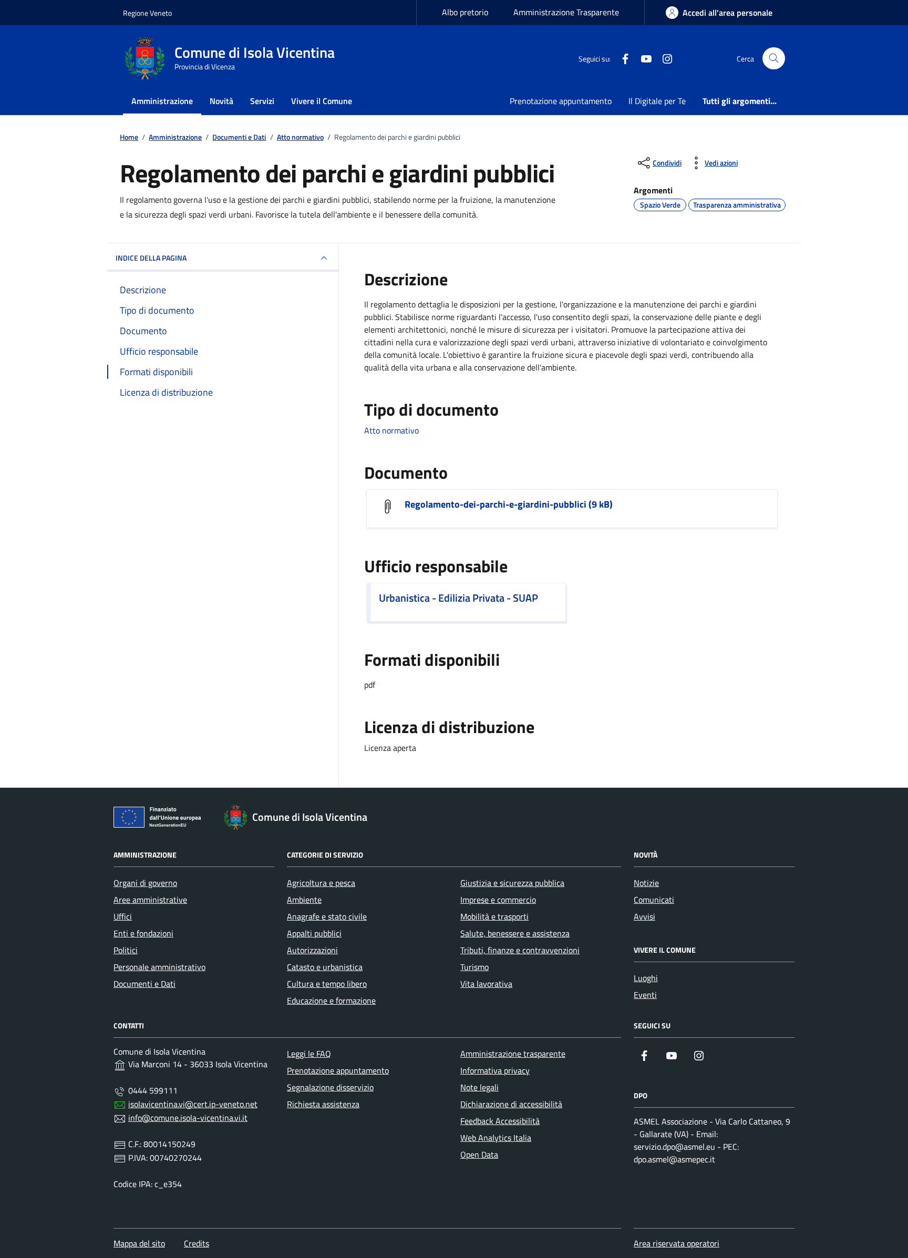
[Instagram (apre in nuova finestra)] (663, 58)
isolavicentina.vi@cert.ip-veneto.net (192, 1104)
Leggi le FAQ (309, 1053)
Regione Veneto (147, 12)
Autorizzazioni (312, 950)
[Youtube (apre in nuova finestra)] (642, 58)
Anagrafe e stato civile (327, 916)
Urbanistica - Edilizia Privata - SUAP (458, 598)
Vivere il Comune (321, 101)
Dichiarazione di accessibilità (511, 1104)
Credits (196, 1243)
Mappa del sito (139, 1243)
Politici (125, 950)
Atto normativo (391, 430)
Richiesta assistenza (323, 1104)
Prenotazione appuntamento (561, 101)
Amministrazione (162, 101)
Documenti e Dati (144, 983)
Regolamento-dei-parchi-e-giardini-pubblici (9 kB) (509, 504)
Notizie (646, 883)
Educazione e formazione (331, 1000)
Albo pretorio (465, 12)
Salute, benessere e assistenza (515, 933)
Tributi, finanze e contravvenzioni (520, 950)
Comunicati (654, 899)
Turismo (474, 967)
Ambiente (304, 899)
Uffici (122, 916)
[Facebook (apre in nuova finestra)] (621, 58)
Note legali (479, 1087)
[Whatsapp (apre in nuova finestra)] (684, 58)
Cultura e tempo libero (327, 983)
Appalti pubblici (314, 933)
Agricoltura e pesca (321, 883)
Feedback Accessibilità (500, 1121)
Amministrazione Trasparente (566, 12)
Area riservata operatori (676, 1243)
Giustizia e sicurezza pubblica (512, 883)
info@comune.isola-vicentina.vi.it (187, 1117)
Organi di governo (145, 883)
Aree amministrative (150, 899)
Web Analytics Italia (495, 1137)
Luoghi (646, 978)
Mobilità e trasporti (494, 916)
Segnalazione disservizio (330, 1087)
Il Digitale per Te (657, 101)
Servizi (262, 101)
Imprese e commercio (498, 899)
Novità (221, 101)
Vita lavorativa (486, 983)
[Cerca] (773, 58)
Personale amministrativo (159, 967)
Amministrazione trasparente (512, 1053)
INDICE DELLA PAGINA (151, 257)
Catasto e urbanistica (325, 967)
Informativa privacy (495, 1070)
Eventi (645, 994)
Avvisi (644, 916)
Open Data (479, 1154)
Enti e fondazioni (143, 933)
